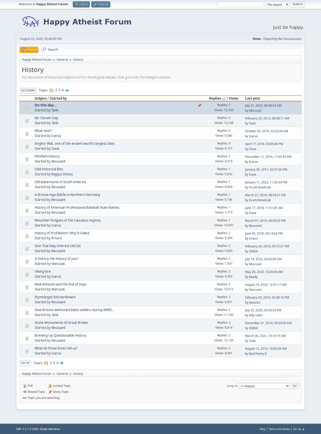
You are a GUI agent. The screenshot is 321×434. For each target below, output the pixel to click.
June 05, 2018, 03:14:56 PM (264, 233)
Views (233, 98)
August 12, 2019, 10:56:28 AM (266, 348)
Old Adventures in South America (60, 182)
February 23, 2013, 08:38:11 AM (267, 118)
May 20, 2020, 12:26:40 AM (264, 272)
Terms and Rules (279, 429)
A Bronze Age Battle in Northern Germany (67, 194)
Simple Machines (50, 428)
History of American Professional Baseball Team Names (77, 207)
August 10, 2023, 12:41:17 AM (266, 284)
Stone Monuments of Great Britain (61, 322)
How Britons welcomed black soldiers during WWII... (75, 310)
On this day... (45, 105)
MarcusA (255, 110)
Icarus (56, 135)
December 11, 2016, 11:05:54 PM (268, 157)
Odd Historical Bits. (49, 169)
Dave (55, 148)
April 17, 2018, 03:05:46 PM (264, 144)
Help (263, 429)
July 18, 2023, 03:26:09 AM (263, 259)
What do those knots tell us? (56, 348)
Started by (58, 98)
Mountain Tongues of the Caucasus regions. (68, 220)
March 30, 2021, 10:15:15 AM (265, 336)
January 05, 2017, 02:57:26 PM (266, 169)
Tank (54, 110)
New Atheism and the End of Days (61, 284)
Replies (215, 98)
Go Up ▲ (299, 429)
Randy (253, 277)
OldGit (253, 251)
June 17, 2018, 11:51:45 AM (264, 208)
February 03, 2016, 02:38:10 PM (267, 297)
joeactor (255, 302)
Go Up (25, 363)
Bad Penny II (258, 353)
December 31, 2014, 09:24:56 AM (268, 323)
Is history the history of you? (56, 258)
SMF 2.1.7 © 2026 (27, 428)
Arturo (56, 238)
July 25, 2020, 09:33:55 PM (263, 310)
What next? (43, 130)
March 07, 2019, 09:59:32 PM (265, 221)
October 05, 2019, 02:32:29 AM (266, 131)
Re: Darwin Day (46, 118)
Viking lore (43, 271)
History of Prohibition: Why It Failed (62, 233)
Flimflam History (47, 156)
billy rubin (256, 315)
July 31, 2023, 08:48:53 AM (263, 105)
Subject (41, 98)
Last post (252, 98)
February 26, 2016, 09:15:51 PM (267, 246)
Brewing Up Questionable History (60, 335)
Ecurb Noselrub (260, 187)
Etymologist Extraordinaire (55, 297)
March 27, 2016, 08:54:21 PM (265, 195)
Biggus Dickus (62, 174)
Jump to (232, 386)
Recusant (58, 161)
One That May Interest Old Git (58, 246)
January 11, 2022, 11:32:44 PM (266, 182)
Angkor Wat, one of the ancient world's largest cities (75, 143)
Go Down (28, 90)
